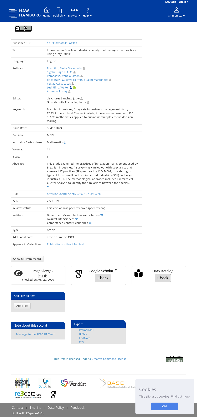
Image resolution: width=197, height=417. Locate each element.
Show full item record (27, 259)
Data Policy (56, 407)
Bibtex (83, 334)
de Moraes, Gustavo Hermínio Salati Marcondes (77, 80)
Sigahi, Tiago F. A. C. (60, 72)
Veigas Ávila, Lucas (59, 83)
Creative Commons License (109, 359)
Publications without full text (65, 244)
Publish (58, 15)
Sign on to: (175, 15)
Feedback (77, 407)
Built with (19, 413)
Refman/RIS (86, 330)
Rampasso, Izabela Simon (63, 76)
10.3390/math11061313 (62, 43)
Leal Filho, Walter (58, 87)
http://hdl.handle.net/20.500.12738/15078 (74, 194)
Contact (17, 407)
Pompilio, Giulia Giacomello (64, 68)
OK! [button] (164, 406)
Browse (73, 15)
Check (103, 277)
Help (86, 15)
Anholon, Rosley (57, 91)
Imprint (35, 407)
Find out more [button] (180, 396)
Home (46, 15)
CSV (81, 342)
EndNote (84, 338)
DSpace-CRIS (35, 413)
